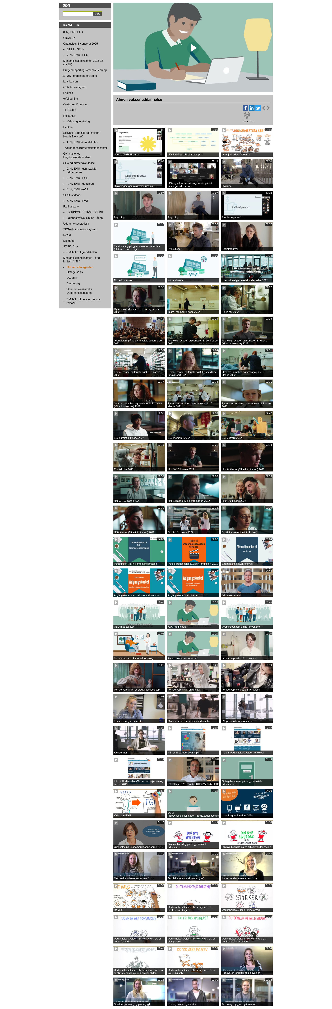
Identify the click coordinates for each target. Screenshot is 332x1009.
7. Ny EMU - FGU (77, 55)
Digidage (69, 240)
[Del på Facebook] (245, 109)
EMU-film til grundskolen (82, 252)
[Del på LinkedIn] (252, 109)
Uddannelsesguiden (80, 267)
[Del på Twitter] (258, 109)
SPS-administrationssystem (80, 229)
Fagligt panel (71, 206)
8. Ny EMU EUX (73, 32)
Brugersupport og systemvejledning (85, 70)
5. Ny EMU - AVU (77, 189)
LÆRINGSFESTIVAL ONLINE (85, 212)
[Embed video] (265, 108)
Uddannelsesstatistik (76, 223)
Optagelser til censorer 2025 (80, 43)
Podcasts (248, 121)
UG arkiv (72, 277)
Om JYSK (69, 37)
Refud (67, 235)
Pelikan (68, 127)
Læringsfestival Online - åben (85, 217)
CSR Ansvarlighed (74, 87)
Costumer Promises (75, 104)
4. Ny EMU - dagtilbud (80, 183)
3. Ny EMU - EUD (77, 178)
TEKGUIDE (70, 110)
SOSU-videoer (72, 195)
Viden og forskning (78, 121)
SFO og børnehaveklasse (79, 162)
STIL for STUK (76, 49)
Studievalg (73, 283)
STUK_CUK (71, 246)
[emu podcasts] (247, 115)
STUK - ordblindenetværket (80, 75)
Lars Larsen (70, 81)
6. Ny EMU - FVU (77, 200)
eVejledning (70, 98)
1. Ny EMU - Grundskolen (82, 142)
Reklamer (69, 115)
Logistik (68, 92)
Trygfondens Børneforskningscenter (85, 147)
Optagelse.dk (75, 272)
